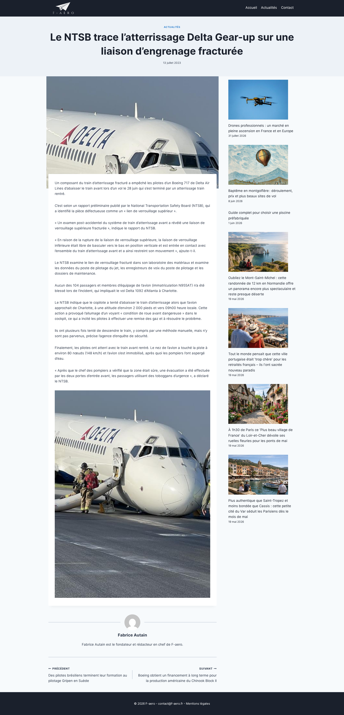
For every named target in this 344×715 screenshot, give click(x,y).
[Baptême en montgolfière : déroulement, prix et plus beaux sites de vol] (262, 165)
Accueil (251, 8)
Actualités (269, 8)
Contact (287, 8)
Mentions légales (198, 703)
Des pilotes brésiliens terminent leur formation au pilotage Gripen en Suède (87, 675)
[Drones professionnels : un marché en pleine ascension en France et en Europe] (262, 100)
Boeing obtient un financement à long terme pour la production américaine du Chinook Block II (177, 675)
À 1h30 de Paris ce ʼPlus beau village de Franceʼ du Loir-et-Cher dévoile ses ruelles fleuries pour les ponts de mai (260, 435)
